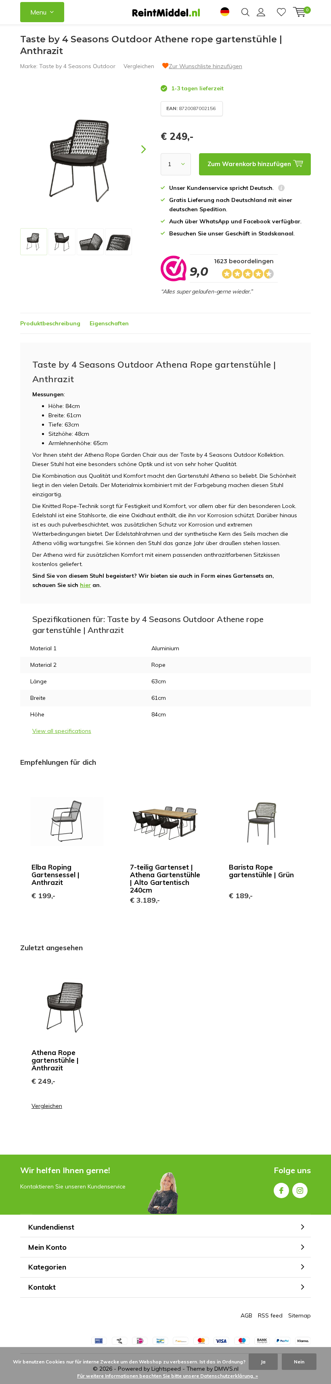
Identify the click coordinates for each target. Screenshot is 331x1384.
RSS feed (270, 1315)
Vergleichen (139, 66)
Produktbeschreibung (50, 323)
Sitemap (299, 1315)
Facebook (281, 1190)
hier (85, 585)
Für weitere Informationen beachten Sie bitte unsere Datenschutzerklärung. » (167, 1376)
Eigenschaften (109, 323)
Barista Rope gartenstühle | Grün (261, 871)
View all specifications (61, 731)
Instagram (300, 1190)
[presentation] (136, 149)
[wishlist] (281, 12)
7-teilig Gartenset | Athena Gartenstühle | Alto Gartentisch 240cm (165, 878)
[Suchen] (245, 12)
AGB (246, 1315)
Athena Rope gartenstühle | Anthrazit (55, 1060)
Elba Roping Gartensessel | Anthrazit (55, 875)
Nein (299, 1362)
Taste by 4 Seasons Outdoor (77, 66)
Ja (263, 1362)
